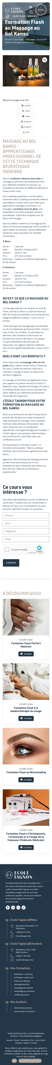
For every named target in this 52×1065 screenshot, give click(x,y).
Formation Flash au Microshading (26, 772)
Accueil (8, 39)
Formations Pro (27, 1040)
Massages (30, 39)
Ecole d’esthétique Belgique (30, 1036)
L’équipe (18, 1043)
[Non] (46, 1055)
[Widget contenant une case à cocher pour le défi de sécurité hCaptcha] (24, 549)
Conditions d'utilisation (30, 1061)
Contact (34, 1043)
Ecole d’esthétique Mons (18, 1033)
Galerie (26, 1043)
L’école (16, 1040)
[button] (30, 6)
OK (14, 1061)
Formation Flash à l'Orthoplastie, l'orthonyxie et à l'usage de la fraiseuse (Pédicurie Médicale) (26, 837)
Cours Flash (18, 39)
